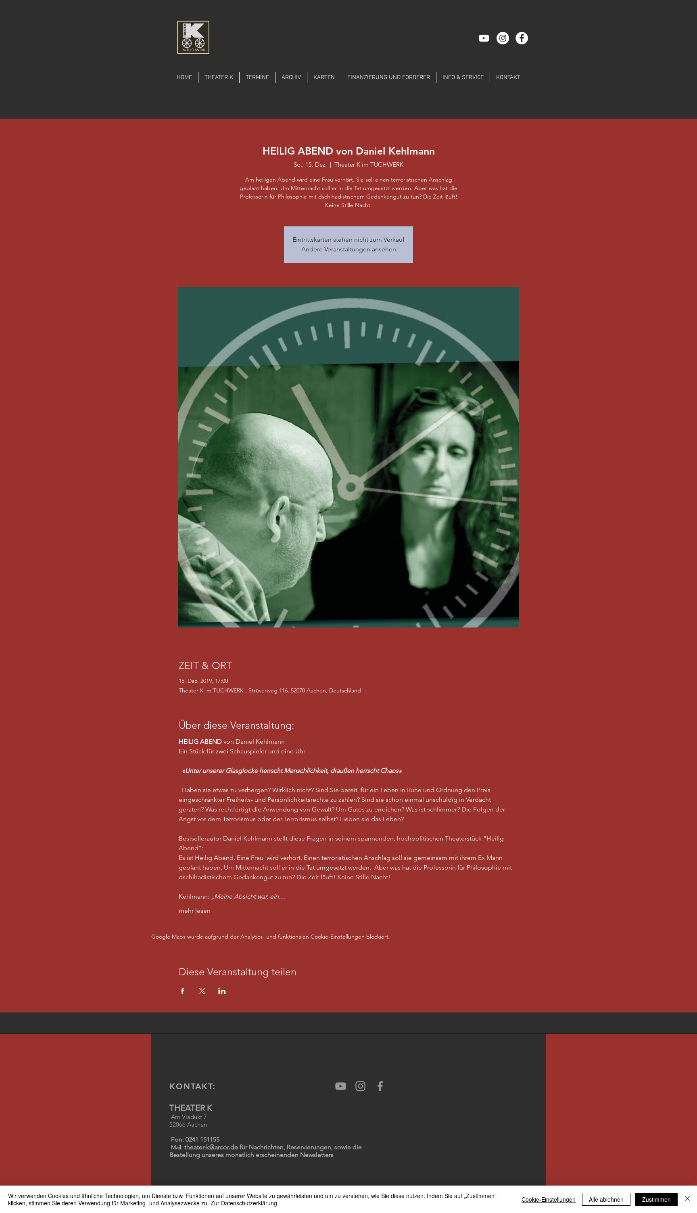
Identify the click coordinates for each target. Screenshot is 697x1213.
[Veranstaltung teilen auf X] (202, 991)
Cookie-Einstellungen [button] (549, 1199)
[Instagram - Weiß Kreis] (503, 38)
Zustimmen (656, 1199)
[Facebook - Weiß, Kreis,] (521, 38)
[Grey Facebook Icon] (380, 1086)
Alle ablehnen (606, 1199)
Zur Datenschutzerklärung (244, 1203)
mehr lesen (195, 910)
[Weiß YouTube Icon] (484, 38)
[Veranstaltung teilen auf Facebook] (182, 991)
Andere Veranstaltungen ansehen (348, 249)
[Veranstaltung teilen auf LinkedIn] (222, 991)
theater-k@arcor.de (211, 1147)
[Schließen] (687, 1199)
